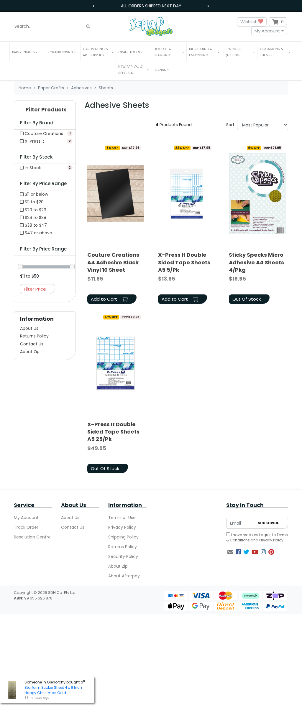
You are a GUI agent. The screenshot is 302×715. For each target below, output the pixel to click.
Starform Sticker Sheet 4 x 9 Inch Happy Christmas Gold (53, 690)
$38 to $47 (35, 225)
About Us (29, 328)
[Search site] (88, 26)
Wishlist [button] (249, 22)
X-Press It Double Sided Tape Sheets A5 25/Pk (113, 432)
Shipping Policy (123, 537)
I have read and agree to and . (257, 537)
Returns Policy (34, 336)
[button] (27, 52)
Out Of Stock (246, 299)
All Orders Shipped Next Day (151, 6)
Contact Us (31, 344)
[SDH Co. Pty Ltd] (151, 26)
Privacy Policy (122, 527)
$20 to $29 (35, 210)
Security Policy (123, 556)
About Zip (30, 352)
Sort (230, 125)
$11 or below (36, 194)
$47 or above (38, 233)
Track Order (26, 527)
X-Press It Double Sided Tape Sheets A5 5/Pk (184, 262)
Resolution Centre (32, 537)
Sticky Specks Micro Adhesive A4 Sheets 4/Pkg (256, 262)
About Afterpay (124, 576)
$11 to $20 (34, 202)
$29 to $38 (35, 217)
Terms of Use (122, 517)
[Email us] (230, 552)
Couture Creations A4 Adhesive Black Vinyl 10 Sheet (113, 262)
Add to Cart (104, 299)
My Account (267, 31)
